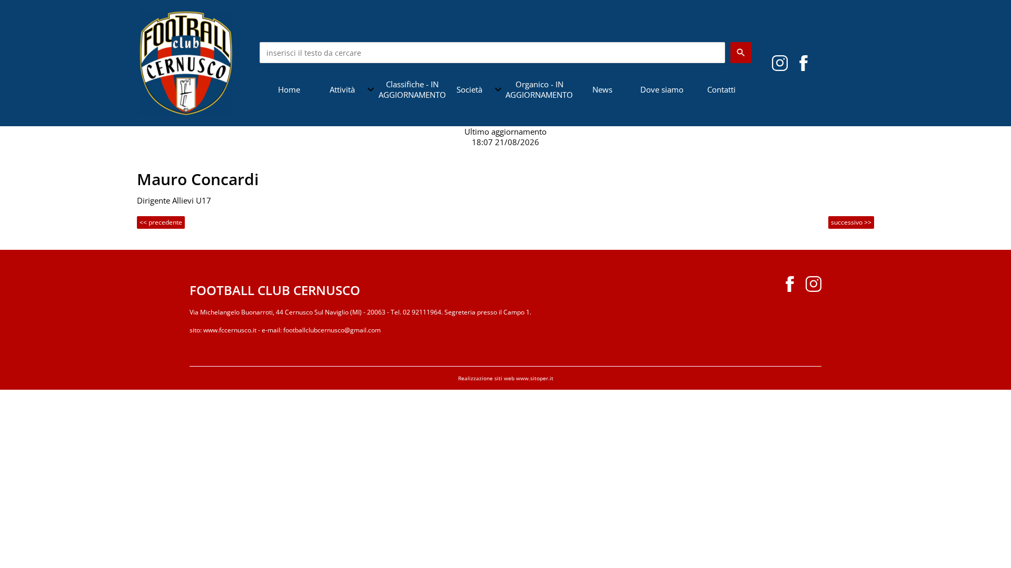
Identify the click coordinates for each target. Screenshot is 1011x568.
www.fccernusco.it (229, 330)
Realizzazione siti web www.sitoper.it (505, 378)
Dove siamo (661, 89)
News (602, 89)
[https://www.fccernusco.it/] (186, 62)
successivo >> (851, 222)
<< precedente (161, 222)
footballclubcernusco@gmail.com (332, 330)
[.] (803, 62)
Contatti (721, 89)
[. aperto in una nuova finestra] (780, 62)
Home (289, 89)
